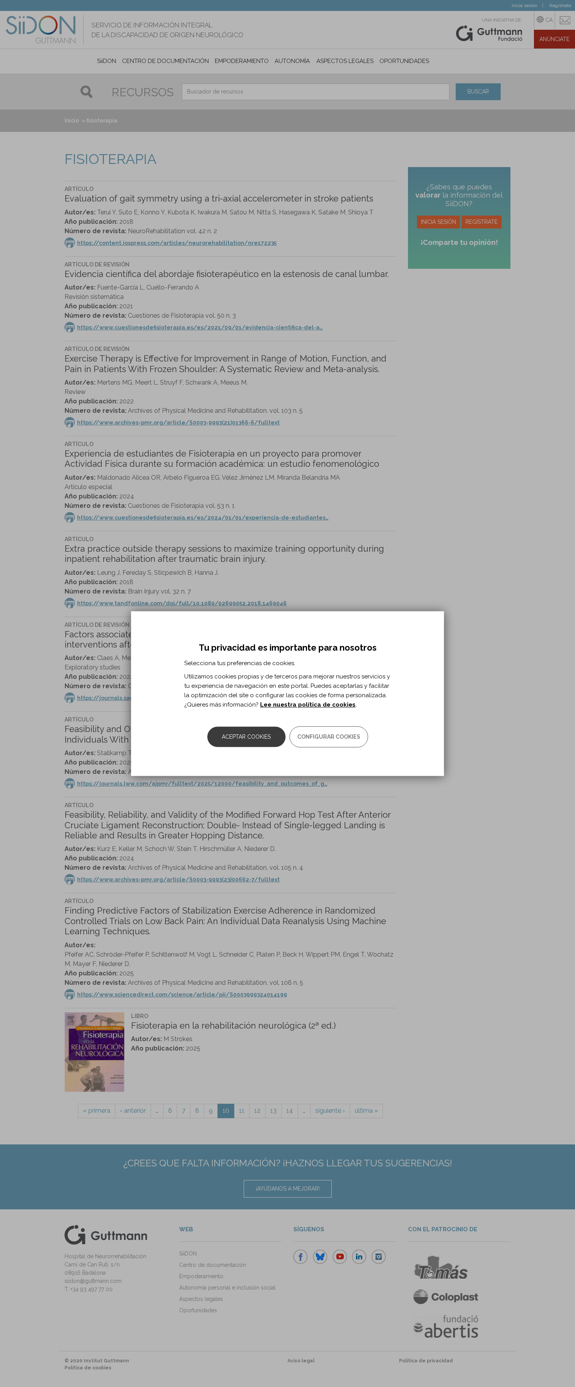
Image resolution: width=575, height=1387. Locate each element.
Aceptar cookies (246, 737)
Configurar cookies (328, 737)
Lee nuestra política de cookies (308, 704)
